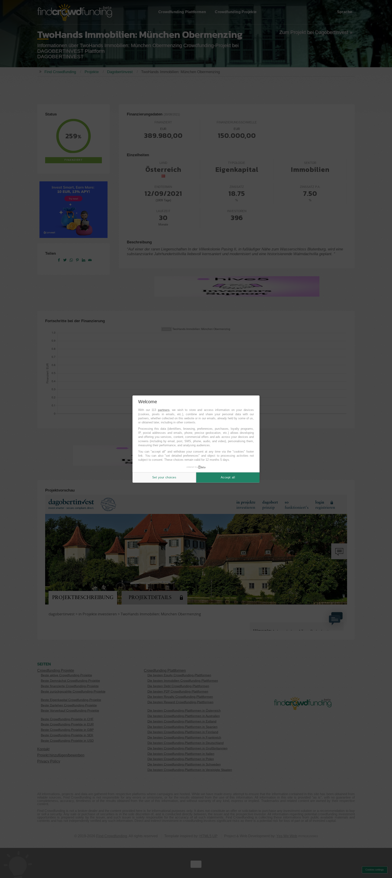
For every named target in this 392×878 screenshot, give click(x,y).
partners (163, 410)
